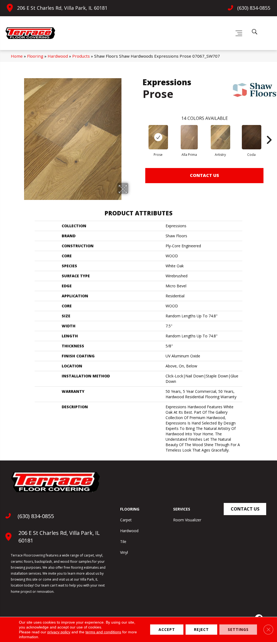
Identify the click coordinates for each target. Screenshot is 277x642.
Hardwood (58, 56)
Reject (201, 629)
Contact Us (204, 175)
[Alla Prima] (189, 137)
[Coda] (251, 137)
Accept (167, 629)
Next (269, 131)
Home (17, 56)
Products (81, 56)
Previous (140, 131)
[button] (245, 509)
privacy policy (58, 632)
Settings (238, 629)
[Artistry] (220, 137)
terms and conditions (103, 632)
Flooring (35, 56)
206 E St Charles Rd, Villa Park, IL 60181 (62, 8)
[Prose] (158, 137)
